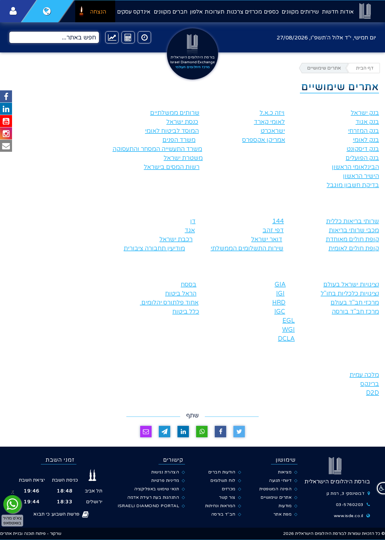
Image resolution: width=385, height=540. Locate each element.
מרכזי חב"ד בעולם (355, 302)
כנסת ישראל (182, 122)
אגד (190, 230)
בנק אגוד (367, 122)
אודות (347, 11)
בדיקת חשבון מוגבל (353, 185)
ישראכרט (272, 131)
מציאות (284, 472)
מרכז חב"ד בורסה (355, 311)
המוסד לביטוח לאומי (172, 131)
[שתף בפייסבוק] (220, 431)
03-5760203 (350, 504)
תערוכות (214, 11)
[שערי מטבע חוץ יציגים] (112, 37)
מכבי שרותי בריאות (354, 230)
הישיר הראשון (361, 176)
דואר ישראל (266, 239)
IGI (280, 293)
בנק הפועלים (362, 158)
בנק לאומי (366, 140)
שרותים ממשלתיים (174, 113)
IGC (279, 311)
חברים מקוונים (170, 11)
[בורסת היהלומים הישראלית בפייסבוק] (6, 96)
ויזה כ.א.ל (272, 113)
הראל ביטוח (180, 293)
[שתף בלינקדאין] (183, 431)
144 (278, 221)
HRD (278, 302)
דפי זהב (273, 230)
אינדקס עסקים (133, 11)
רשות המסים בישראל (171, 167)
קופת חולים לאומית (353, 248)
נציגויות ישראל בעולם (351, 284)
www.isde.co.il (348, 515)
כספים (271, 11)
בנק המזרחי (363, 131)
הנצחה (98, 11)
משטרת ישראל (183, 158)
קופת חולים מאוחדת (352, 239)
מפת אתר (282, 514)
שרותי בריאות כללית (352, 221)
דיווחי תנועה (280, 480)
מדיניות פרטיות (165, 480)
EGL (288, 320)
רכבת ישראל (175, 239)
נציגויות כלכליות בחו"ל (350, 293)
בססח (188, 284)
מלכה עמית (364, 375)
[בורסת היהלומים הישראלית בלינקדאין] (6, 109)
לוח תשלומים (223, 480)
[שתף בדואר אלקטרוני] (146, 431)
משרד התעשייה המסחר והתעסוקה (157, 149)
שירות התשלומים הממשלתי (247, 248)
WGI (288, 329)
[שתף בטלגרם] (164, 431)
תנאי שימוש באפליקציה (156, 489)
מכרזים (253, 11)
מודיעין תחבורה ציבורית (154, 248)
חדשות (330, 11)
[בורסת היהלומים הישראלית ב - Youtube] (6, 121)
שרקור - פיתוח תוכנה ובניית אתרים (30, 533)
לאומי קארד (269, 122)
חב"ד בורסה (223, 514)
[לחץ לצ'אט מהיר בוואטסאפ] (12, 504)
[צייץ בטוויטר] (239, 431)
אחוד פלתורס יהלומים (169, 302)
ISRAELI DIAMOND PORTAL (148, 505)
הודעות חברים (222, 472)
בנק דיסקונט (362, 149)
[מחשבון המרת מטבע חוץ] (128, 37)
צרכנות (234, 11)
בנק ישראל (365, 113)
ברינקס (369, 384)
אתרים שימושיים (275, 497)
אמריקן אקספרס (263, 140)
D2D (372, 393)
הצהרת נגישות (165, 472)
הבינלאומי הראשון (355, 167)
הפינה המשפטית (275, 489)
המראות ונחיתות (220, 505)
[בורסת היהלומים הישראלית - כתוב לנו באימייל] (6, 146)
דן (193, 221)
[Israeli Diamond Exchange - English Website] (47, 11)
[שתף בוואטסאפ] (202, 431)
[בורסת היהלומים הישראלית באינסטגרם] (6, 133)
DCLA (286, 338)
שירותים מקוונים (300, 11)
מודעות (285, 505)
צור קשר (227, 497)
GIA (280, 284)
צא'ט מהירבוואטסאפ (12, 520)
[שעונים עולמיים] (144, 37)
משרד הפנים (179, 140)
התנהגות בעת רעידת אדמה (153, 497)
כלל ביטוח (185, 311)
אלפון (196, 11)
